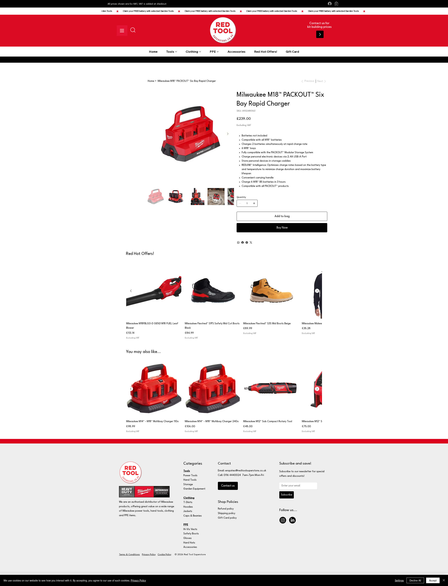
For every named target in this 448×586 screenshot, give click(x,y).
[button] (336, 4)
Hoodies (188, 507)
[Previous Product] (131, 291)
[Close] (444, 580)
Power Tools (190, 475)
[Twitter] (251, 242)
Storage (188, 484)
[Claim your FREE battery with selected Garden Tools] (235, 11)
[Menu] (122, 30)
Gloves (187, 538)
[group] (224, 301)
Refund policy (226, 509)
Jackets (187, 511)
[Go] (320, 34)
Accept (433, 580)
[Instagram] (282, 520)
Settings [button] (399, 580)
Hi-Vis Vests (190, 529)
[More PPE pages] (218, 52)
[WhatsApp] (238, 242)
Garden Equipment (194, 489)
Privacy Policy (149, 554)
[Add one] (254, 203)
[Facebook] (242, 242)
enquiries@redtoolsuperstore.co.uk (245, 470)
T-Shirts (187, 502)
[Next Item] (227, 134)
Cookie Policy (164, 554)
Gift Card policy (227, 518)
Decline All (415, 580)
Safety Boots (191, 533)
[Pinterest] (246, 242)
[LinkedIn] (292, 520)
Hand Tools (190, 480)
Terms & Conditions (129, 554)
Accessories (190, 547)
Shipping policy (226, 513)
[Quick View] (153, 291)
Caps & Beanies (192, 516)
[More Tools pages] (176, 52)
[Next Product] (317, 291)
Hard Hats (189, 543)
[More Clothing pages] (200, 52)
